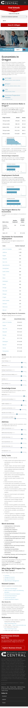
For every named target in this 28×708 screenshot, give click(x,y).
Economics (6, 575)
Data (8, 687)
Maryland (5, 258)
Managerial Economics (9, 577)
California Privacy (21, 687)
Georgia (4, 287)
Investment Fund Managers (10, 588)
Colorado (5, 303)
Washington (5, 281)
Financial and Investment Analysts (12, 594)
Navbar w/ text (9, 2)
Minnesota (5, 306)
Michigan (5, 294)
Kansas (4, 348)
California (5, 252)
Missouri (4, 310)
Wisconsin (5, 290)
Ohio (4, 338)
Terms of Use (4, 690)
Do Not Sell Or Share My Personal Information (12, 688)
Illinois (4, 278)
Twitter (4, 702)
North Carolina (6, 300)
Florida (4, 284)
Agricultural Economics (9, 579)
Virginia (4, 255)
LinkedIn (4, 699)
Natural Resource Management (11, 580)
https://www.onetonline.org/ (19, 625)
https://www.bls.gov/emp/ (10, 628)
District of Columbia (7, 249)
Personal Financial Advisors (10, 595)
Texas (4, 274)
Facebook (4, 696)
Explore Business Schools (12, 648)
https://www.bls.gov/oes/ (10, 623)
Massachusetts (6, 265)
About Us (3, 687)
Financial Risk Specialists (10, 597)
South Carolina (6, 271)
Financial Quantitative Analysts (11, 599)
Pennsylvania (6, 268)
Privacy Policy (13, 687)
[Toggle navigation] (25, 2)
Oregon (4, 297)
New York (5, 262)
